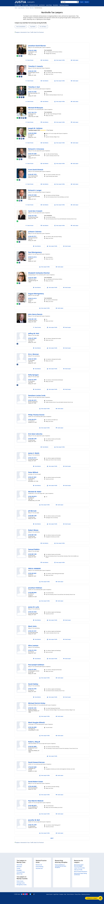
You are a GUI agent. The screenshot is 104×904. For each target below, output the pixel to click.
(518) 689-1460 (32, 535)
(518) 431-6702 (32, 650)
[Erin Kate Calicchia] (21, 437)
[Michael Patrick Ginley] (21, 707)
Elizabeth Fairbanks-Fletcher (39, 273)
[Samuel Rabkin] (21, 553)
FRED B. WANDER (34, 568)
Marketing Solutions (64, 5)
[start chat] (100, 898)
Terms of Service (70, 894)
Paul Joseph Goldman (36, 665)
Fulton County (20, 881)
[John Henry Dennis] (21, 318)
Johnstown (19, 866)
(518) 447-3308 (32, 195)
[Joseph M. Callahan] (21, 132)
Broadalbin (19, 870)
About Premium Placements (80, 871)
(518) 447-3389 (32, 154)
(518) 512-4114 (32, 257)
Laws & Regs (49, 5)
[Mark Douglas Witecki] (21, 726)
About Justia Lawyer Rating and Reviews (80, 874)
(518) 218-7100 (32, 216)
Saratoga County (21, 883)
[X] (32, 894)
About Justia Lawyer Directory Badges (78, 865)
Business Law (39, 864)
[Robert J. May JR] (21, 745)
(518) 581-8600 (32, 278)
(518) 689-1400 (32, 438)
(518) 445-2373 (32, 400)
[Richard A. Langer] (21, 194)
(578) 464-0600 (32, 786)
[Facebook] (25, 894)
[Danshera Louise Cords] (21, 399)
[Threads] (28, 894)
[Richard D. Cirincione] (21, 153)
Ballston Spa (19, 874)
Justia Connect (49, 894)
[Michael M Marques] (21, 111)
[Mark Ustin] (21, 630)
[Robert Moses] (21, 534)
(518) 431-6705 (32, 689)
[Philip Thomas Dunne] (21, 418)
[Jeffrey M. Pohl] (21, 337)
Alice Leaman (33, 645)
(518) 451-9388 (32, 50)
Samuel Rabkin (34, 549)
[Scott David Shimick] (21, 173)
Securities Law (39, 868)
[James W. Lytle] (21, 611)
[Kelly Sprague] (21, 378)
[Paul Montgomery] (21, 256)
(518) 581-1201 (32, 708)
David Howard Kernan (36, 762)
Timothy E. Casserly (35, 66)
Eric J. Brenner (33, 354)
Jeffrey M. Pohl (33, 333)
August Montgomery (36, 294)
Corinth (18, 868)
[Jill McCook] (21, 514)
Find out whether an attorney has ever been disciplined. (60, 866)
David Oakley (33, 684)
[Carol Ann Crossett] (21, 215)
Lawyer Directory (21, 7)
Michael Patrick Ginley (36, 703)
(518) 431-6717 (32, 458)
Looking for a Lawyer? (91, 898)
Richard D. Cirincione (36, 149)
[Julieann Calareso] (21, 235)
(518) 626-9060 (32, 133)
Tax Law (27, 7)
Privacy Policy (78, 894)
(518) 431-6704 (32, 612)
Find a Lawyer (18, 5)
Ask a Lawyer (25, 5)
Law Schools (42, 5)
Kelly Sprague (33, 375)
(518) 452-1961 (32, 71)
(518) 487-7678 (32, 174)
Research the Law (33, 5)
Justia (16, 7)
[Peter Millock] (21, 476)
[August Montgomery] (21, 297)
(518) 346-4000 (32, 727)
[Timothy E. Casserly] (21, 70)
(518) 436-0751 (32, 419)
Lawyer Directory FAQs (79, 868)
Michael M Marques (35, 108)
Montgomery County (21, 884)
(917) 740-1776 (32, 112)
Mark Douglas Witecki (36, 722)
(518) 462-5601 (32, 573)
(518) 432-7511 (32, 236)
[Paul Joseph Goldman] (21, 668)
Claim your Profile (78, 869)
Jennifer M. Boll (34, 820)
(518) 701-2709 (32, 825)
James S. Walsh (33, 453)
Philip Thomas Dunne (36, 415)
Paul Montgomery (35, 252)
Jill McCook (32, 511)
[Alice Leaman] (21, 649)
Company (61, 894)
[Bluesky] (30, 894)
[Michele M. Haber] (21, 495)
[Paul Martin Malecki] (21, 804)
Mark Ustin (32, 626)
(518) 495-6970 (32, 805)
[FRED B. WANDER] (21, 572)
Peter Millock (33, 472)
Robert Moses (33, 530)
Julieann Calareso (34, 232)
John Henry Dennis (35, 314)
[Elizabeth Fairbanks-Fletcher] (21, 277)
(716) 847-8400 (32, 767)
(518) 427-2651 (32, 477)
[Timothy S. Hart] (21, 91)
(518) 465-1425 (32, 319)
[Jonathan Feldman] (21, 591)
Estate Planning (39, 866)
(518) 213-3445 (32, 92)
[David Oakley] (21, 688)
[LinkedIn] (21, 894)
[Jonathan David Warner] (21, 49)
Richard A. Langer (35, 190)
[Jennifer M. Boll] (21, 824)
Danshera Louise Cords (36, 395)
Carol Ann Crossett (35, 211)
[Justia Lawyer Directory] (20, 2)
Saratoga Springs (21, 872)
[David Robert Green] (21, 785)
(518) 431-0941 (32, 669)
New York (32, 7)
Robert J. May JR (34, 742)
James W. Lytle (33, 607)
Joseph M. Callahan (35, 128)
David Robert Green (35, 782)
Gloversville (19, 864)
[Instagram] (27, 894)
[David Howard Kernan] (21, 766)
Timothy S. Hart (34, 87)
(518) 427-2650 (32, 338)
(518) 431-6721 (32, 631)
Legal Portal (55, 894)
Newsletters (55, 5)
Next (52, 838)
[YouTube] (23, 894)
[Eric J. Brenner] (21, 358)
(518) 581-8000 (32, 746)
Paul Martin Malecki (35, 801)
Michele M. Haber (34, 492)
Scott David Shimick (35, 170)
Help (65, 894)
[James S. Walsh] (21, 457)
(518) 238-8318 (32, 496)
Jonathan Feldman (35, 588)
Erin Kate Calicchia (35, 434)
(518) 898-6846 (32, 592)
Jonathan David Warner (37, 46)
